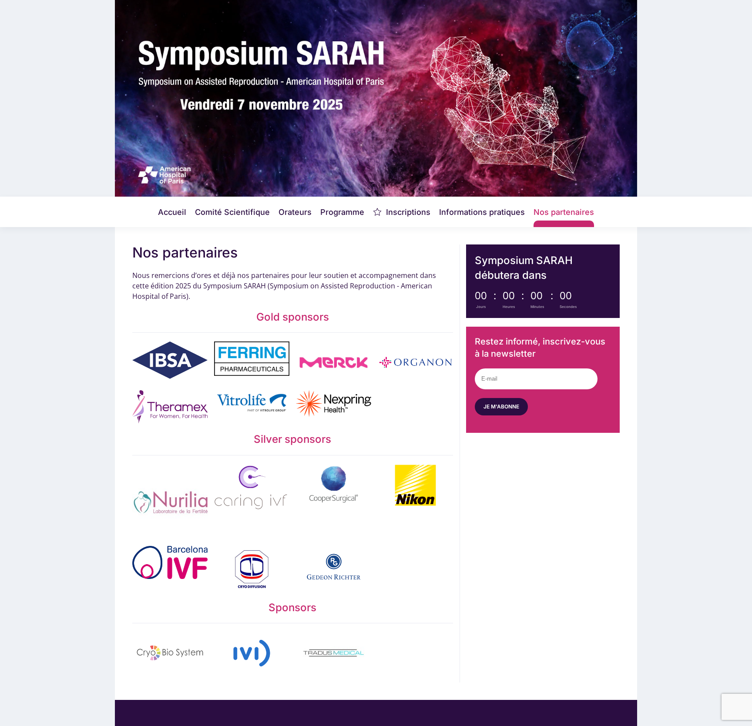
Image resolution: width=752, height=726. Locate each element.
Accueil (172, 212)
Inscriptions (408, 212)
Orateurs (295, 212)
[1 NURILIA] (170, 501)
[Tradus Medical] (333, 652)
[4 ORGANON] (415, 362)
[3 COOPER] (333, 501)
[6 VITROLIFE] (251, 407)
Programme (342, 212)
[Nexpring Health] (333, 407)
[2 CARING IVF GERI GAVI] (251, 501)
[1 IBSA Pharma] (170, 362)
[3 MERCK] (333, 362)
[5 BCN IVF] (170, 569)
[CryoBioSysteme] (170, 652)
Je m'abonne (501, 406)
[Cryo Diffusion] (251, 569)
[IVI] (251, 652)
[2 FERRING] (251, 362)
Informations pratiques (482, 212)
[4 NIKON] (415, 501)
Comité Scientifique (232, 212)
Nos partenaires (564, 212)
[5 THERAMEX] (170, 407)
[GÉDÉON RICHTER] (333, 569)
